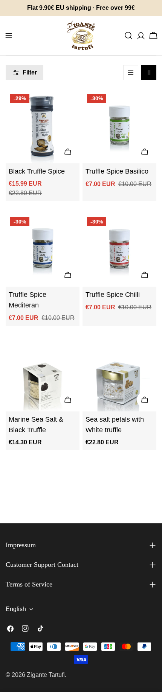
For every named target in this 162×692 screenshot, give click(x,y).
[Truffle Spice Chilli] (119, 250)
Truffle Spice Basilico (117, 171)
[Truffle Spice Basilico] (119, 126)
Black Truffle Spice (37, 171)
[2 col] (148, 72)
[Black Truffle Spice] (42, 126)
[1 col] (130, 72)
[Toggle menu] (8, 35)
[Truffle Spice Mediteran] (42, 250)
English (16, 609)
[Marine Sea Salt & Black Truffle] (42, 374)
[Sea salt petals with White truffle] (119, 374)
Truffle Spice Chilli (113, 294)
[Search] (128, 35)
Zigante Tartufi (46, 675)
